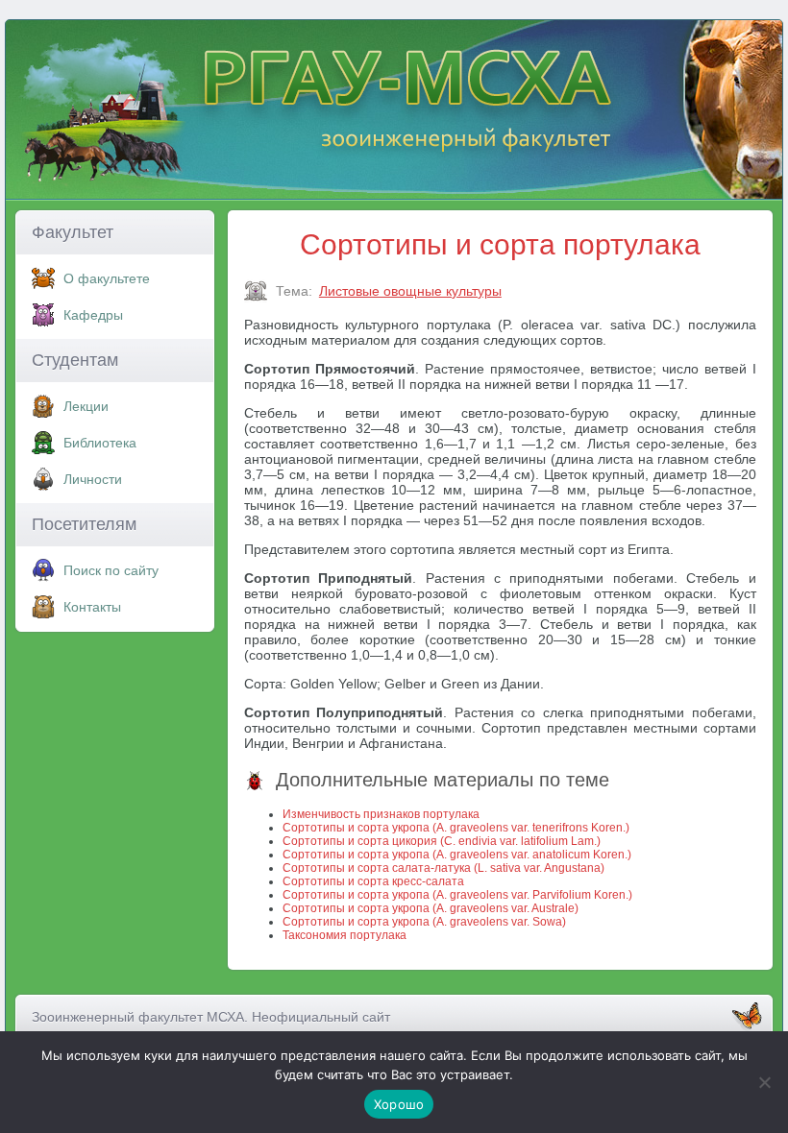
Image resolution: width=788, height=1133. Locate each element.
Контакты (92, 607)
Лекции (86, 406)
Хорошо (399, 1104)
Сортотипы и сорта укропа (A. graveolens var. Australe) (431, 908)
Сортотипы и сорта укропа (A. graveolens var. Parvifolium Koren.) (457, 895)
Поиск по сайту (111, 570)
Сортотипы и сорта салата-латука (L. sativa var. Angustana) (443, 868)
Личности (92, 479)
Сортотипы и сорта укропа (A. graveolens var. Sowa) (424, 921)
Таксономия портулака (344, 935)
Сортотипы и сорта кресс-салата (373, 881)
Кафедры (93, 315)
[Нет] (764, 1082)
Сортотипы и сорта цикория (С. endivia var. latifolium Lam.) (442, 841)
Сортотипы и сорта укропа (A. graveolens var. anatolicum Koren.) (457, 854)
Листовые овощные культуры (410, 291)
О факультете (106, 278)
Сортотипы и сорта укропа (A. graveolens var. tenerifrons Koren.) (456, 827)
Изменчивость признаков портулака (381, 814)
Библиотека (99, 442)
